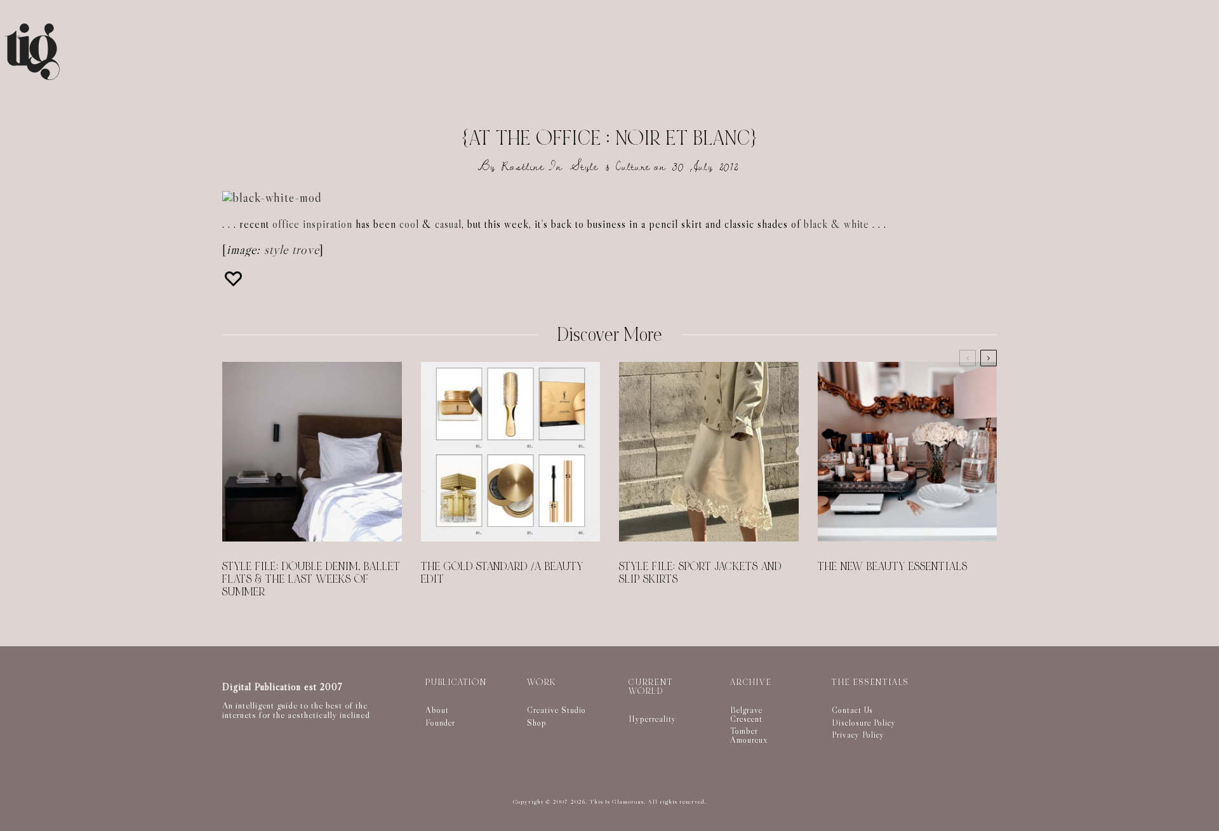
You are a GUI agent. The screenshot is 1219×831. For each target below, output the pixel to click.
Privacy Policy (858, 734)
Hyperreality (652, 719)
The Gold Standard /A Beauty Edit (502, 573)
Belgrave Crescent (746, 714)
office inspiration (312, 224)
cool (409, 224)
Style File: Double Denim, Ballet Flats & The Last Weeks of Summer (311, 580)
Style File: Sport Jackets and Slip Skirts (700, 573)
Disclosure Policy (864, 722)
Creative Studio (556, 710)
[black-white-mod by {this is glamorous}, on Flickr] (272, 197)
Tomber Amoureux (749, 735)
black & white (836, 224)
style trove (291, 249)
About (437, 710)
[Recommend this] (235, 278)
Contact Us (852, 710)
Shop (537, 722)
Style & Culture (610, 166)
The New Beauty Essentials (893, 567)
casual (448, 224)
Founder (440, 722)
